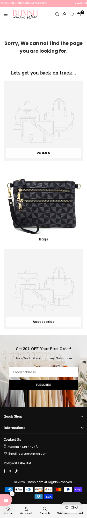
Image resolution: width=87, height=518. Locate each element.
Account (26, 513)
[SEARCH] (57, 14)
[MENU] (5, 14)
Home (8, 513)
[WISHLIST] (71, 14)
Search (45, 513)
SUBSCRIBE (43, 385)
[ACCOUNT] (64, 14)
